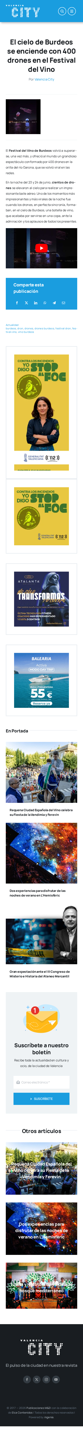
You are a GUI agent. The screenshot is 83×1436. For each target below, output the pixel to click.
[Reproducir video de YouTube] (41, 248)
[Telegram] (54, 303)
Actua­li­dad (12, 325)
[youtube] (56, 1379)
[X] (26, 303)
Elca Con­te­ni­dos (22, 1412)
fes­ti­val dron (63, 328)
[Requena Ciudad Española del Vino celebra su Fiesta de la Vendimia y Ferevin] (41, 744)
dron (20, 328)
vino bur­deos (26, 332)
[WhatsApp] (45, 303)
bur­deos (11, 328)
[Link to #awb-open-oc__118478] (62, 11)
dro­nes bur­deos (44, 328)
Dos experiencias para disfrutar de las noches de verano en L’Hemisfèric (41, 1230)
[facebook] (27, 1379)
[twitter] (37, 1379)
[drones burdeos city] (23, 101)
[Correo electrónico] (63, 303)
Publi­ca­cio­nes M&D (38, 1408)
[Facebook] (17, 303)
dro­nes (29, 328)
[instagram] (46, 1379)
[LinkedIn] (35, 303)
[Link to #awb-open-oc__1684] (72, 11)
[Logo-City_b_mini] (23, 6)
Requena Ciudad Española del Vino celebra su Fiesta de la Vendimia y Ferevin (41, 1170)
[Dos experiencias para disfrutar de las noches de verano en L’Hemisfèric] (41, 825)
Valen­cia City (44, 79)
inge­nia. (49, 1417)
